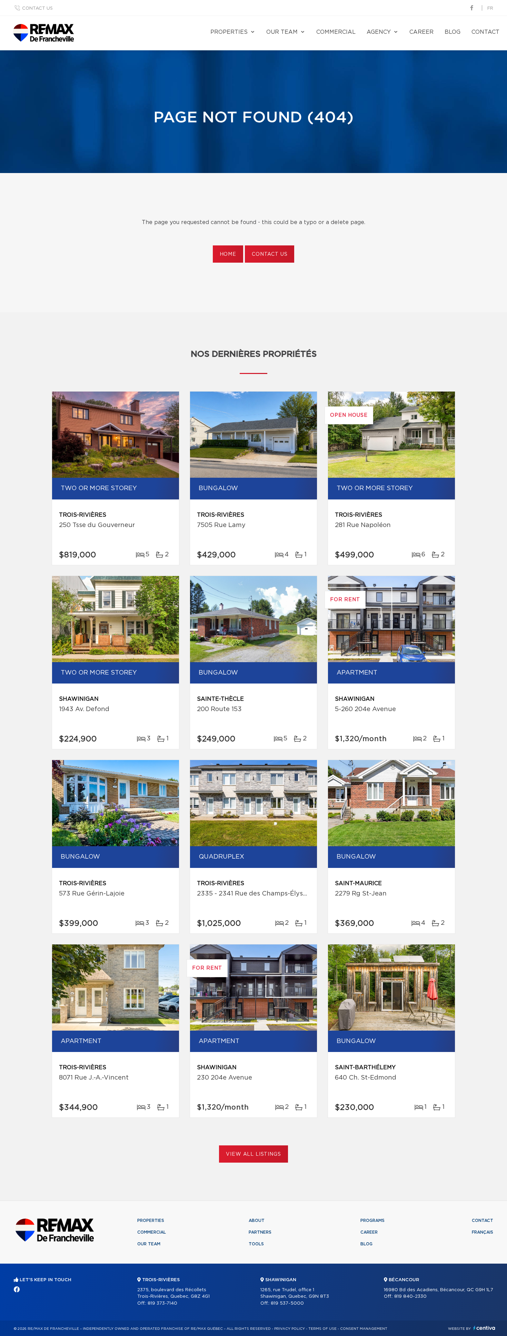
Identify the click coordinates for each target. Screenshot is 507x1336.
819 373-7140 (162, 1303)
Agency (379, 32)
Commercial (336, 32)
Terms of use (322, 1328)
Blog (452, 32)
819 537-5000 (287, 1303)
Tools (256, 1244)
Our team (282, 32)
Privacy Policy (289, 1328)
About (257, 1220)
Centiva (484, 1328)
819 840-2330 (410, 1296)
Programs (372, 1220)
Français (482, 1232)
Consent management (363, 1328)
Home (228, 254)
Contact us (37, 8)
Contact (485, 32)
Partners (260, 1232)
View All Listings (253, 1154)
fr (490, 8)
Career (421, 32)
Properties (229, 32)
